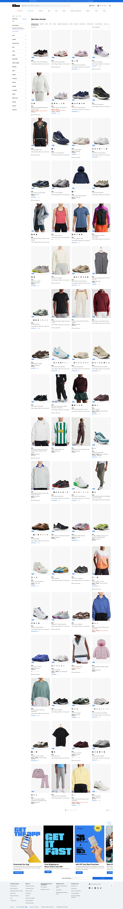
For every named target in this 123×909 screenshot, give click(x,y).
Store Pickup (15, 25)
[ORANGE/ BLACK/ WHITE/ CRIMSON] (76, 492)
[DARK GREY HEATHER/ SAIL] (31, 234)
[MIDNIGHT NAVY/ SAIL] (34, 234)
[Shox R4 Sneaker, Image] (101, 778)
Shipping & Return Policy (16, 890)
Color (13, 51)
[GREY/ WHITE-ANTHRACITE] (83, 492)
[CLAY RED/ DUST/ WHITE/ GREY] (83, 362)
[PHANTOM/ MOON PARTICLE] (42, 534)
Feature (14, 82)
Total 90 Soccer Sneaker (37, 756)
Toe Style (14, 90)
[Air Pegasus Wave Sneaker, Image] (81, 518)
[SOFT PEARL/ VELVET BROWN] (31, 751)
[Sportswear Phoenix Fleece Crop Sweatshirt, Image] (101, 606)
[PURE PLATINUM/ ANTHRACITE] (78, 277)
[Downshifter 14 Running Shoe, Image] (81, 260)
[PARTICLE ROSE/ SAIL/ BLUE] (87, 492)
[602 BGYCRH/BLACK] (36, 320)
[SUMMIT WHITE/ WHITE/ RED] (56, 665)
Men (49, 10)
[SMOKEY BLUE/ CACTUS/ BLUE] (92, 448)
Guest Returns (14, 888)
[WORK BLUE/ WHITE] (104, 751)
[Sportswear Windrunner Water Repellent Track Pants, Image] (60, 388)
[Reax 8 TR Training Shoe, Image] (60, 132)
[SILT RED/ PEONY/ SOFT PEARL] (59, 665)
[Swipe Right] (109, 823)
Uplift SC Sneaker (55, 669)
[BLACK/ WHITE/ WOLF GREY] (87, 277)
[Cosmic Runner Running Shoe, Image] (60, 86)
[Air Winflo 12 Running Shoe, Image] (81, 44)
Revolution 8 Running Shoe (58, 366)
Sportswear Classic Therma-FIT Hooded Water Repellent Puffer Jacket (39, 451)
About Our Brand (29, 886)
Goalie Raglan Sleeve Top (57, 449)
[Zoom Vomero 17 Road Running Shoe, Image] (60, 518)
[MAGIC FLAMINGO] (34, 795)
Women (41, 10)
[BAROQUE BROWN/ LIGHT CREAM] (34, 277)
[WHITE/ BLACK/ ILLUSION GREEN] (104, 148)
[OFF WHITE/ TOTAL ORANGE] (63, 362)
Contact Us (13, 900)
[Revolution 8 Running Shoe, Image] (60, 346)
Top (111, 886)
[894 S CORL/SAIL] (95, 623)
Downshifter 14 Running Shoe (79, 281)
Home (96, 10)
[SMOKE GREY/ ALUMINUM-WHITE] (95, 148)
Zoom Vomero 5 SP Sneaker (38, 192)
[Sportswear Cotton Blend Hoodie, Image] (101, 303)
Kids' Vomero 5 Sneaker (37, 406)
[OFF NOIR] (97, 577)
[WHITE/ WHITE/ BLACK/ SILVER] (36, 534)
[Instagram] (98, 888)
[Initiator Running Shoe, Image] (101, 86)
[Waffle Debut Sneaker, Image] (40, 346)
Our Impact (44, 887)
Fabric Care (15, 98)
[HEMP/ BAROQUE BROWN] (33, 534)
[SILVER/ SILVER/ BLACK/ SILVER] (97, 405)
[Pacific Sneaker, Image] (60, 560)
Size (13, 47)
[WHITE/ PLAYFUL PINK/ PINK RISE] (59, 103)
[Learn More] (58, 844)
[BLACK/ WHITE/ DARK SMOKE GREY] (77, 60)
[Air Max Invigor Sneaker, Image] (40, 606)
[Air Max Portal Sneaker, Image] (101, 175)
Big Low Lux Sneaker (77, 624)
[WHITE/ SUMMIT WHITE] (92, 148)
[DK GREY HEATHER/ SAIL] (77, 405)
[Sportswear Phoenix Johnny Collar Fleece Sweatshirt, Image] (40, 475)
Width (13, 94)
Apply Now (90, 1)
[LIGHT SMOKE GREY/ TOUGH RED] (92, 751)
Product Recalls (14, 895)
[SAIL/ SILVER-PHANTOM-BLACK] (34, 577)
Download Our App (18, 872)
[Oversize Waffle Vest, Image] (40, 132)
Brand (13, 55)
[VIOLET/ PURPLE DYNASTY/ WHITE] (101, 708)
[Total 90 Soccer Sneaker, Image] (40, 735)
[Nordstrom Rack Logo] (16, 5)
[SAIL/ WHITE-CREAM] (81, 362)
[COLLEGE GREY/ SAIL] (74, 708)
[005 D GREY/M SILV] (38, 623)
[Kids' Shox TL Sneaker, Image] (81, 560)
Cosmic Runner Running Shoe (59, 107)
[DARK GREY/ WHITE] (54, 751)
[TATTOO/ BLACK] (92, 405)
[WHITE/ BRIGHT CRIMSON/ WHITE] (101, 362)
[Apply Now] (89, 844)
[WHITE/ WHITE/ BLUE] (47, 534)
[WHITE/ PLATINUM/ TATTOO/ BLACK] (42, 320)
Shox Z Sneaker (96, 409)
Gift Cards (13, 893)
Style (13, 70)
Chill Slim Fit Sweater (56, 278)
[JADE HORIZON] (36, 795)
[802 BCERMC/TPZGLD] (77, 708)
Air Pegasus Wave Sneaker (78, 535)
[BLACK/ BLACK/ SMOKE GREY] (99, 148)
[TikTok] (101, 888)
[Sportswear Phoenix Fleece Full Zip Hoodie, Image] (40, 217)
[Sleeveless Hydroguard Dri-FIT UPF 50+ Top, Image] (101, 260)
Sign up (102, 878)
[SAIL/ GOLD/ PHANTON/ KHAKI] (105, 708)
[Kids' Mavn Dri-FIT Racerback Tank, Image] (81, 431)
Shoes (64, 10)
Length (14, 74)
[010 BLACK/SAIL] (34, 103)
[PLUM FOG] (31, 795)
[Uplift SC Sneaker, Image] (60, 649)
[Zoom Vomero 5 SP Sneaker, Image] (40, 175)
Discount (14, 109)
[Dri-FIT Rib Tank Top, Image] (60, 217)
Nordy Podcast (29, 900)
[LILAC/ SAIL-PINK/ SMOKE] (108, 708)
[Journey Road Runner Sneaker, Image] (101, 346)
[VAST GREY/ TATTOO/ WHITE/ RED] (61, 665)
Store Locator (29, 890)
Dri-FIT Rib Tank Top (56, 235)
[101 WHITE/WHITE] (40, 320)
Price (13, 35)
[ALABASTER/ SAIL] (72, 795)
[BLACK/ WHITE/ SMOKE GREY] (83, 103)
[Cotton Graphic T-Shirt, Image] (101, 560)
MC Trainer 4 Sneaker (56, 709)
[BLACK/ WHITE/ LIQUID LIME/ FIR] (54, 103)
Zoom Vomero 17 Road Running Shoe (60, 535)
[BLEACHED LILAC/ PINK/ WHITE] (78, 492)
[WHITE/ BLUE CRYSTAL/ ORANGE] (97, 362)
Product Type (15, 43)
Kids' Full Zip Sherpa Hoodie (79, 195)
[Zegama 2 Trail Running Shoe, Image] (60, 606)
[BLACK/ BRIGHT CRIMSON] (54, 492)
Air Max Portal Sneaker (98, 192)
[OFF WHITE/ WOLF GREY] (74, 103)
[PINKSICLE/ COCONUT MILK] (95, 577)
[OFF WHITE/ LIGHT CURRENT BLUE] (54, 362)
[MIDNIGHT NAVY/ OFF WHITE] (85, 277)
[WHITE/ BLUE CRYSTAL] (65, 492)
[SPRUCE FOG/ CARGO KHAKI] (56, 362)
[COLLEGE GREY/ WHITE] (106, 362)
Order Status (13, 886)
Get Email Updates (30, 898)
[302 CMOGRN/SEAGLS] (72, 708)
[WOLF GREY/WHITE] (95, 751)
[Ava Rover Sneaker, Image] (40, 260)
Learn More (48, 871)
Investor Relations (76, 890)
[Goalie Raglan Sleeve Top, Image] (60, 431)
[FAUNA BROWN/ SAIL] (81, 405)
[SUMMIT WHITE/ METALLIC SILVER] (76, 277)
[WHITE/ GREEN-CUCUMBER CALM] (74, 492)
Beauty (88, 10)
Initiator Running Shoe (98, 104)
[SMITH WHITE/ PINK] (78, 362)
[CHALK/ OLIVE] (74, 362)
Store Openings (29, 903)
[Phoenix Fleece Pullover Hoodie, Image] (81, 388)
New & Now (31, 10)
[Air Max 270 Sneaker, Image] (101, 44)
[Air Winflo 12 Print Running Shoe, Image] (40, 44)
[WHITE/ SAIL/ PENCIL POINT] (103, 708)
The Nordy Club (29, 888)
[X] (92, 888)
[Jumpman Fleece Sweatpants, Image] (60, 778)
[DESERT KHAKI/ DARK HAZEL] (74, 277)
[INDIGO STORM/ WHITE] (72, 234)
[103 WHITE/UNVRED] (54, 148)
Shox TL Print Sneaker (57, 192)
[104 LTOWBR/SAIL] (74, 795)
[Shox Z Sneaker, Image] (101, 388)
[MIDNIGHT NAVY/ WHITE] (72, 103)
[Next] (110, 24)
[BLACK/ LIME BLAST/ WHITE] (60, 362)
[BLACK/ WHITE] (52, 751)
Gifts (104, 10)
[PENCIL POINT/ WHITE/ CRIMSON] (63, 103)
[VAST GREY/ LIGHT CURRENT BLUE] (77, 103)
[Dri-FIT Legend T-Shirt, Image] (81, 217)
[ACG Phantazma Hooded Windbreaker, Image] (101, 217)
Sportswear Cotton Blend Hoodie (100, 321)
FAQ (11, 898)
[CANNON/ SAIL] (79, 405)
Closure (14, 105)
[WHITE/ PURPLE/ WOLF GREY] (31, 623)
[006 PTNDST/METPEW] (94, 708)
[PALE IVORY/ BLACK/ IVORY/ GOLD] (34, 751)
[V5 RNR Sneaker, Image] (40, 303)
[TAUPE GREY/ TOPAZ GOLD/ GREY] (76, 362)
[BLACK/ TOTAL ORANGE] (63, 492)
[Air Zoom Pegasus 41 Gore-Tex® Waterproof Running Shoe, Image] (101, 518)
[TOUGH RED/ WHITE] (74, 234)
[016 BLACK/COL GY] (56, 103)
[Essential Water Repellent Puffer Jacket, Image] (101, 649)
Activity (14, 86)
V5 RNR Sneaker (35, 324)
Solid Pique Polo (55, 756)
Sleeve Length (15, 62)
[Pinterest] (95, 888)
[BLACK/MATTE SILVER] (79, 234)
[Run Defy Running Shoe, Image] (60, 475)
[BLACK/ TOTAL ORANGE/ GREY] (104, 362)
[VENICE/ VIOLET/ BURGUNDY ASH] (34, 623)
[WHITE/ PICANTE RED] (40, 534)
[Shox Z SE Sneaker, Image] (81, 132)
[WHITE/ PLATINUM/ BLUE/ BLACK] (58, 362)
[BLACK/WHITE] (60, 492)
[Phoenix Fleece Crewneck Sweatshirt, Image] (40, 692)
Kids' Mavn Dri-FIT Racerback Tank (80, 449)
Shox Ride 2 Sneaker (36, 666)
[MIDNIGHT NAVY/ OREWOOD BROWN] (52, 148)
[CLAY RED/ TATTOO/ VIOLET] (36, 577)
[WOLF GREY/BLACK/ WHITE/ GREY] (58, 492)
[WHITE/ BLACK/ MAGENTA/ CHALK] (74, 60)
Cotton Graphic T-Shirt (98, 581)
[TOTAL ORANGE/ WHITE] (92, 577)
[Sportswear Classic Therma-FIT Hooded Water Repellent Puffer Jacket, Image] (40, 431)
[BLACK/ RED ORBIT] (81, 277)
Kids (56, 10)
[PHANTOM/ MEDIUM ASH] (67, 362)
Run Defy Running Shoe (57, 496)
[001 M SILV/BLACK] (95, 448)
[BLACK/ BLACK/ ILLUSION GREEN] (38, 320)
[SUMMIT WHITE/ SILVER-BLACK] (101, 148)
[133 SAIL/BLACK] (31, 103)
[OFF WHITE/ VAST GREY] (95, 362)
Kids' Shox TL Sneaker (77, 578)
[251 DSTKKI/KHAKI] (95, 492)
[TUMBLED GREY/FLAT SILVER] (77, 234)
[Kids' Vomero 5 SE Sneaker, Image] (60, 44)
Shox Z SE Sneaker (76, 149)
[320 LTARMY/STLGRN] (92, 492)
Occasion (14, 78)
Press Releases (75, 893)
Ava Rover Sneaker (36, 281)
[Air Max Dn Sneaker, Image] (81, 735)
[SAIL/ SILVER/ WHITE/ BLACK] (81, 492)
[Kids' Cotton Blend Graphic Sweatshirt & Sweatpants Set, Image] (40, 778)
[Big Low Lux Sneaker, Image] (81, 606)
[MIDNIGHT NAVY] (72, 191)
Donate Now (110, 872)
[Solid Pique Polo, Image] (60, 735)
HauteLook (74, 888)
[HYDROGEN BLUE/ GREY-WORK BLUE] (36, 623)
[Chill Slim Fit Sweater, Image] (60, 260)
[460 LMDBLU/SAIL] (92, 623)
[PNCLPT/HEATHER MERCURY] (97, 751)
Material (14, 66)
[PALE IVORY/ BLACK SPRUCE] (83, 277)
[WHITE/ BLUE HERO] (108, 362)
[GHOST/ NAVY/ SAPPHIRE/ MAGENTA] (61, 103)
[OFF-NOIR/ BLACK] (38, 534)
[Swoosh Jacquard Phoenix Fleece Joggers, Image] (81, 303)
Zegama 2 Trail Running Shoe (58, 624)
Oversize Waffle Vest (36, 149)
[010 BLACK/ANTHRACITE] (99, 751)
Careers (27, 895)
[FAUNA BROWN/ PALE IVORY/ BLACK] (36, 751)
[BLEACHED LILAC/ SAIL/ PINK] (72, 60)
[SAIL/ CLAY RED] (54, 665)
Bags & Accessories (76, 10)
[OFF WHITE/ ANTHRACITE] (56, 492)
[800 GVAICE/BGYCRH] (99, 708)
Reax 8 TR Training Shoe (57, 152)
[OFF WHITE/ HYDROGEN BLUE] (47, 320)
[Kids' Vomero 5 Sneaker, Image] (40, 388)
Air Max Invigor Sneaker (37, 627)
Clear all (24, 18)
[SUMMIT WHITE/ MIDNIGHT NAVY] (99, 362)
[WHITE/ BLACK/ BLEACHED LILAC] (52, 103)
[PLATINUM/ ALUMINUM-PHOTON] (63, 665)
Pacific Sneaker (55, 578)
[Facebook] (89, 888)
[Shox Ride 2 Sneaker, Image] (40, 649)
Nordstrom (74, 886)
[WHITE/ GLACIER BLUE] (67, 492)
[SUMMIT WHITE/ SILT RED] (44, 320)
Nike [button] (13, 21)
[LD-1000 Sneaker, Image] (81, 692)
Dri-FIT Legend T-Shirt (77, 238)
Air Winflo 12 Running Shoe (78, 107)
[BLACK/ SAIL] (36, 234)
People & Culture (45, 889)
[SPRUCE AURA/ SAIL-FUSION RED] (31, 577)
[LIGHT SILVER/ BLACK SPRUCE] (33, 320)
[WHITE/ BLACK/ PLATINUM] (85, 492)
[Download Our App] (27, 844)
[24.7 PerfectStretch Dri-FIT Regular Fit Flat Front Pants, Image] (101, 475)
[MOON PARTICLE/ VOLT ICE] (31, 277)
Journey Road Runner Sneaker (99, 366)
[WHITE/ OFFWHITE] (85, 362)
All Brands (28, 893)
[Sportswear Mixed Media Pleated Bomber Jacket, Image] (40, 86)
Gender (14, 39)
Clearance (20, 10)
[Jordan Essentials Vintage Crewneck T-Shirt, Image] (60, 303)
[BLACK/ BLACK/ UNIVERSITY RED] (95, 405)
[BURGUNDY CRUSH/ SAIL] (72, 405)
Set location (15, 31)
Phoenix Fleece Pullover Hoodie (80, 409)
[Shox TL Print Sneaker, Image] (60, 175)
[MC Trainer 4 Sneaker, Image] (60, 692)
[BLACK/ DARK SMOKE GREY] (79, 103)
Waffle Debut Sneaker (36, 363)
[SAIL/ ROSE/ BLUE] (96, 708)
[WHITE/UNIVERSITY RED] (101, 751)
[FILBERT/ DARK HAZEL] (81, 103)
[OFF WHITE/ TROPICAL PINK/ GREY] (52, 665)
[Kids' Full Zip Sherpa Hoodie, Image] (81, 175)
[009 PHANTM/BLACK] (44, 534)
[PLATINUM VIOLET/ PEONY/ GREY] (87, 362)
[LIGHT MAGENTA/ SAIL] (97, 623)
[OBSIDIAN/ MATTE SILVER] (81, 234)
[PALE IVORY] (74, 191)
